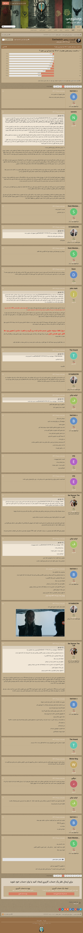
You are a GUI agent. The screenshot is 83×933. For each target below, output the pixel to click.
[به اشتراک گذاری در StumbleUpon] (65, 909)
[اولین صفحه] (81, 86)
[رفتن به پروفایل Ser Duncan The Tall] (73, 503)
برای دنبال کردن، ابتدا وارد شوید (21, 39)
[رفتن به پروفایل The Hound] (73, 355)
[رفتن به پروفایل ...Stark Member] (73, 211)
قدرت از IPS (41, 925)
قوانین (55, 30)
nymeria (74, 112)
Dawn (74, 269)
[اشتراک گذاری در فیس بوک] (78, 909)
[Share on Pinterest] (60, 909)
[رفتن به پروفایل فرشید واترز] (73, 400)
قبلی (77, 86)
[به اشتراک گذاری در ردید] (68, 909)
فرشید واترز (73, 395)
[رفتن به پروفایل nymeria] (73, 117)
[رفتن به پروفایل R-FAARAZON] (73, 232)
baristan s (73, 91)
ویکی (61, 30)
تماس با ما (39, 921)
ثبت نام (5, 3)
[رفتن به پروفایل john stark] (73, 294)
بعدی (58, 86)
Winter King (73, 759)
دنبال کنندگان (9, 39)
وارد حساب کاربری (74, 81)
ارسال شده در (59, 91)
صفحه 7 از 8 (49, 86)
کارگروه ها (79, 30)
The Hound (74, 350)
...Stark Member (74, 206)
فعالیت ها (70, 27)
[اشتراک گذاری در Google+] (75, 909)
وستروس (67, 30)
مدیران (49, 30)
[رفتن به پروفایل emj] (73, 461)
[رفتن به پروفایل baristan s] (73, 96)
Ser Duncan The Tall (74, 496)
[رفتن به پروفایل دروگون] (73, 784)
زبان (45, 921)
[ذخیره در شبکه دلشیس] (70, 909)
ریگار (71, 42)
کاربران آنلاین (42, 30)
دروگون (73, 778)
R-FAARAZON (74, 227)
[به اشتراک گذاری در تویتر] (81, 909)
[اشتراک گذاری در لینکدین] (62, 909)
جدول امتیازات (33, 30)
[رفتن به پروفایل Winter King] (73, 764)
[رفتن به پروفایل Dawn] (73, 274)
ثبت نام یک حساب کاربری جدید (60, 894)
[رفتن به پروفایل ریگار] (78, 41)
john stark (73, 288)
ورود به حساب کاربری (22, 894)
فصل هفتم (59, 42)
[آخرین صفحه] (54, 86)
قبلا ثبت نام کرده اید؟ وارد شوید (18, 3)
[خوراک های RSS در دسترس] (3, 914)
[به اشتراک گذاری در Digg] (73, 909)
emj (73, 456)
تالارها (78, 27)
